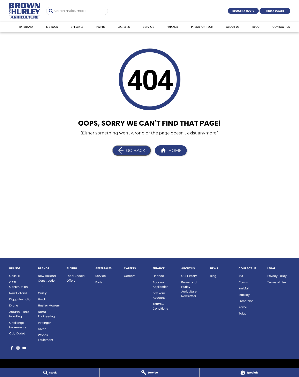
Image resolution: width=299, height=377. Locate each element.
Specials (77, 27)
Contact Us (281, 27)
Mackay (244, 295)
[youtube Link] (24, 347)
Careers (124, 27)
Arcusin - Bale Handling (19, 314)
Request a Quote (243, 11)
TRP (40, 287)
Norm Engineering (46, 314)
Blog (256, 27)
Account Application (161, 284)
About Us (233, 27)
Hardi (41, 299)
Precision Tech (202, 27)
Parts (100, 27)
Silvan (42, 329)
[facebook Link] (11, 347)
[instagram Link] (18, 347)
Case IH (14, 276)
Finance (172, 27)
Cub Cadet (17, 333)
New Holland (18, 293)
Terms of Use (276, 282)
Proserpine (246, 301)
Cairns (243, 282)
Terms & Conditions (160, 306)
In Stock (51, 27)
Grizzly (42, 293)
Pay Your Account (159, 295)
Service (148, 27)
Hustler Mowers (49, 305)
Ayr (241, 276)
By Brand (26, 27)
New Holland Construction (47, 278)
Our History (189, 276)
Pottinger (44, 323)
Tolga (242, 313)
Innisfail (244, 288)
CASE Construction (18, 284)
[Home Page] (24, 11)
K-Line (13, 305)
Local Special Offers (76, 278)
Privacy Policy (277, 276)
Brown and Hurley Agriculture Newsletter (189, 289)
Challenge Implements (17, 325)
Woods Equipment (45, 337)
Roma (243, 307)
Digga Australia (19, 299)
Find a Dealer (275, 11)
